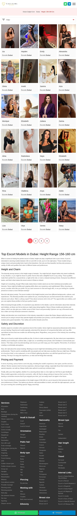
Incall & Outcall (25, 426)
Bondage (4, 412)
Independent (62, 438)
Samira (43, 86)
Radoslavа (25, 156)
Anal (2, 409)
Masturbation (5, 477)
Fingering (4, 453)
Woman (22, 494)
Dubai (38, 12)
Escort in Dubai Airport (65, 488)
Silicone (60, 426)
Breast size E (62, 407)
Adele (61, 191)
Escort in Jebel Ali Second (66, 501)
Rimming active (6, 487)
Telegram (58, 512)
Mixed (41, 415)
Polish (41, 471)
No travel (61, 460)
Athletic (22, 456)
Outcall (22, 423)
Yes (59, 430)
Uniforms (23, 410)
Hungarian (42, 450)
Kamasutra (4, 474)
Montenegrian (43, 463)
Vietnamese (43, 493)
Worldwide (61, 468)
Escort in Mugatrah (64, 486)
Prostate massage (7, 485)
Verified (60, 434)
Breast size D (62, 405)
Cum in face (5, 424)
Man (21, 491)
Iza (3, 52)
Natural (22, 448)
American (42, 423)
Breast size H (62, 415)
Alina (4, 156)
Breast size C (62, 402)
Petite (22, 464)
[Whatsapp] (65, 4)
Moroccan (42, 466)
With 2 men (23, 413)
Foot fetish (4, 455)
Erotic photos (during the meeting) (9, 449)
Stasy (61, 226)
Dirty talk (4, 437)
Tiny (21, 475)
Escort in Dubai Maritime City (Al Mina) (66, 477)
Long (59, 452)
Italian (41, 453)
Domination (4, 440)
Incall (22, 421)
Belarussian (43, 431)
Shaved (22, 445)
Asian (41, 405)
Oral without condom (7, 482)
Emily (42, 52)
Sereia (42, 226)
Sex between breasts (8, 495)
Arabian (41, 402)
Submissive (23, 405)
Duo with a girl (5, 443)
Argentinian (43, 426)
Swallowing (23, 407)
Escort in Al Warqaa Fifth (66, 504)
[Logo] (12, 4)
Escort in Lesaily (63, 496)
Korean (41, 458)
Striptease (23, 402)
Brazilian (42, 434)
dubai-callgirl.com (29, 12)
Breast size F (62, 410)
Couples (3, 421)
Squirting (4, 501)
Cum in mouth (5, 427)
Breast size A (43, 501)
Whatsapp (21, 512)
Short (60, 446)
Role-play (4, 493)
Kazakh (41, 455)
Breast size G (62, 413)
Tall (21, 472)
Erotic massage (6, 445)
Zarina (61, 121)
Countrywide (62, 462)
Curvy (22, 461)
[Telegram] (69, 4)
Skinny (22, 467)
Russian (41, 479)
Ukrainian (42, 487)
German (42, 447)
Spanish (41, 482)
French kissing (5, 458)
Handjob (4, 471)
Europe (60, 465)
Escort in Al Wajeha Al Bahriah (65, 492)
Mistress (4, 479)
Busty (22, 459)
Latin (40, 413)
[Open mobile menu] (73, 3)
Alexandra (63, 52)
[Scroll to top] (72, 507)
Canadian (42, 439)
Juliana (43, 121)
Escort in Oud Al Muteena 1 (67, 483)
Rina (4, 191)
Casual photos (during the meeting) (9, 415)
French (41, 445)
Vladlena (24, 191)
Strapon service (6, 503)
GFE (2, 461)
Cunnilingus (5, 432)
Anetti (23, 86)
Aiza (60, 86)
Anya (42, 191)
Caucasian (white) (45, 410)
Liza (4, 226)
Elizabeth (25, 121)
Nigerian (42, 469)
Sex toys (4, 498)
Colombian (42, 442)
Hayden (24, 52)
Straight (22, 434)
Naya (42, 156)
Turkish (41, 485)
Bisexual (23, 437)
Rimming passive (6, 490)
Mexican (42, 461)
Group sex (4, 469)
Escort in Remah (63, 481)
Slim (21, 469)
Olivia (4, 86)
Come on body (6, 429)
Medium (60, 449)
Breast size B (43, 503)
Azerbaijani (42, 429)
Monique (5, 121)
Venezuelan (43, 490)
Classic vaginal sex (7, 419)
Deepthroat (4, 435)
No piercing (23, 483)
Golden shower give (7, 463)
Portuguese (43, 474)
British (41, 437)
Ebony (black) (43, 407)
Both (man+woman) (26, 499)
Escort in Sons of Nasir (65, 498)
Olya (23, 226)
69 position (4, 406)
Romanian (42, 477)
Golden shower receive (8, 466)
